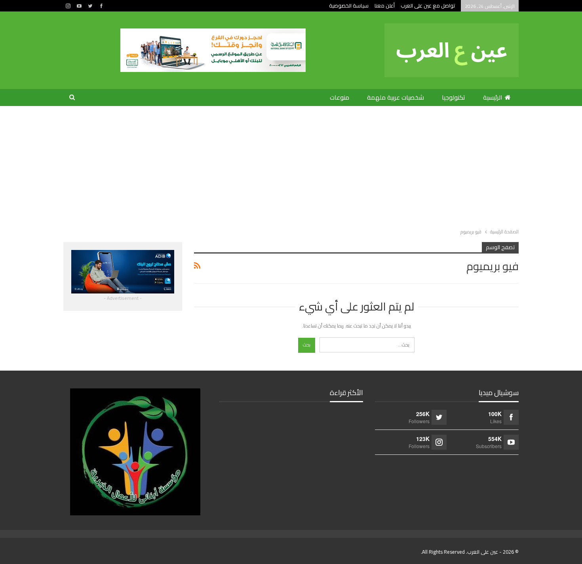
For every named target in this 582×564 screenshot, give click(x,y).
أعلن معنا (385, 5)
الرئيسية (492, 97)
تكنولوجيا (453, 97)
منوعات (339, 97)
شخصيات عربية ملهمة (395, 97)
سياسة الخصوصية (349, 5)
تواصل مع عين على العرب (428, 5)
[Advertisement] (291, 165)
